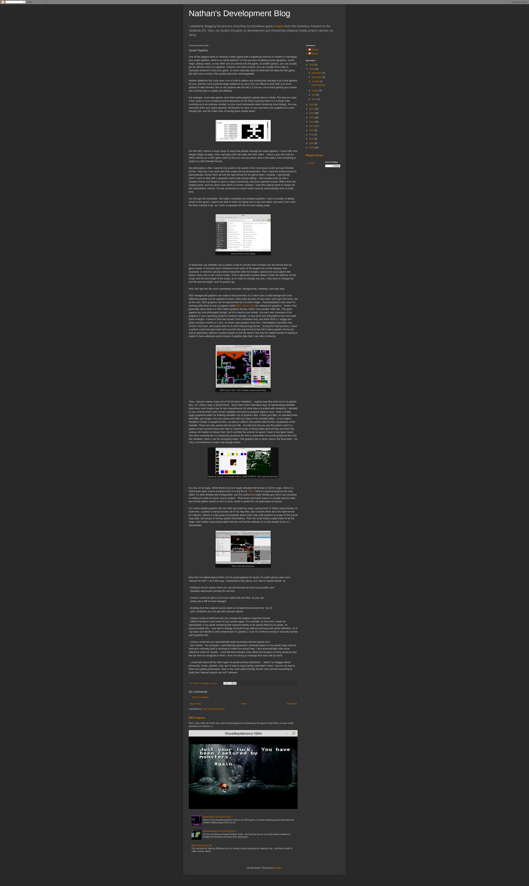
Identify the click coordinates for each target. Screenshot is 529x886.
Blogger (277, 868)
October (316, 81)
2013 (312, 126)
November (317, 77)
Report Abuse (314, 155)
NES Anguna (197, 717)
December (317, 73)
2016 (312, 113)
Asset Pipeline (318, 85)
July (314, 95)
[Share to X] (230, 683)
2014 (312, 122)
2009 (312, 143)
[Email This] (224, 683)
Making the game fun (201, 845)
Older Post (292, 704)
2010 (312, 139)
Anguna (279, 26)
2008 (312, 147)
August (315, 90)
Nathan (315, 50)
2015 (312, 117)
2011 (311, 134)
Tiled (250, 491)
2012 (312, 130)
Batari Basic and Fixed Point (217, 817)
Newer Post (195, 704)
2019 (312, 69)
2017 (312, 109)
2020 (312, 65)
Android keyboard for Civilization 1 (220, 831)
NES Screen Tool (245, 305)
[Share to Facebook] (232, 683)
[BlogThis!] (227, 683)
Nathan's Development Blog (239, 13)
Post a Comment (200, 697)
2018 (312, 104)
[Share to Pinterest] (235, 683)
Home (244, 704)
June (314, 99)
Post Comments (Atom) (213, 709)
